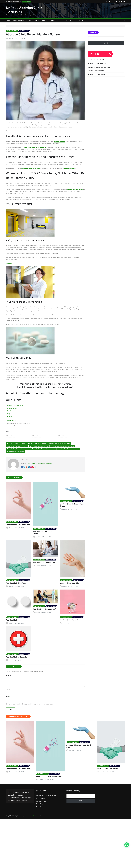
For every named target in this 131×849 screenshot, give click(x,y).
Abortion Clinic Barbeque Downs (42, 532)
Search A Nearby (73, 790)
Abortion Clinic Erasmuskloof (44, 609)
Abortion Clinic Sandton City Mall (39, 446)
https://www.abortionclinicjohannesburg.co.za (40, 463)
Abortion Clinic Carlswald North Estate (72, 505)
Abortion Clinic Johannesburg (15, 405)
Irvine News (35, 816)
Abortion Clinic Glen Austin (16, 583)
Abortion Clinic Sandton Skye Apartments (16, 434)
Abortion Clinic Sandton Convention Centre (63, 446)
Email (8, 696)
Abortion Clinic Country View (44, 562)
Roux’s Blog (69, 20)
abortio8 (11, 38)
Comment (9, 675)
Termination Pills (56, 20)
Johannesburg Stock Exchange (16, 451)
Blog (8, 414)
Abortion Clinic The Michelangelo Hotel (42, 434)
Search (93, 32)
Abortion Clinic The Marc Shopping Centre (44, 449)
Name (8, 689)
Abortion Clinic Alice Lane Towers (66, 434)
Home (8, 26)
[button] (126, 844)
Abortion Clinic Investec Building (37, 443)
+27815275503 (11, 420)
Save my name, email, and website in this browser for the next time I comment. (30, 704)
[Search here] (124, 20)
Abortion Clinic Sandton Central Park (17, 446)
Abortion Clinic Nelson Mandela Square (22, 26)
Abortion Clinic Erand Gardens (71, 619)
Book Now (9, 263)
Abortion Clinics (12, 620)
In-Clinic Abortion (40, 20)
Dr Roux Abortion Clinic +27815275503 (24, 9)
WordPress (27, 816)
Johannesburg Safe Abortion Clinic (19, 20)
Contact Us (79, 20)
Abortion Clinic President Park (18, 524)
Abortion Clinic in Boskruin (16, 656)
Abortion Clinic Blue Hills (69, 583)
